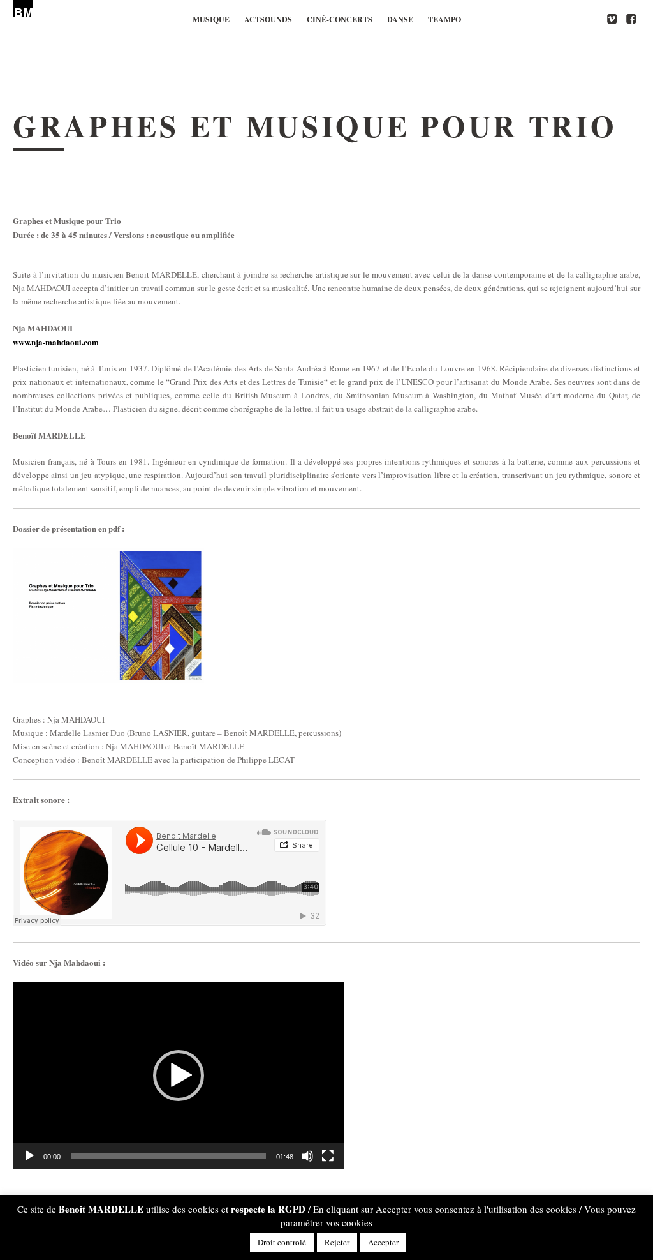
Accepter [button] (383, 1242)
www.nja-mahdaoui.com (56, 342)
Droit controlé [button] (282, 1242)
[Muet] (307, 1156)
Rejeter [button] (337, 1242)
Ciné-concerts (339, 19)
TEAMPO (444, 19)
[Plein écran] (327, 1156)
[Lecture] (29, 1156)
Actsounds (268, 19)
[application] (178, 1075)
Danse (400, 19)
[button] (178, 1075)
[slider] (168, 1156)
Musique (211, 19)
